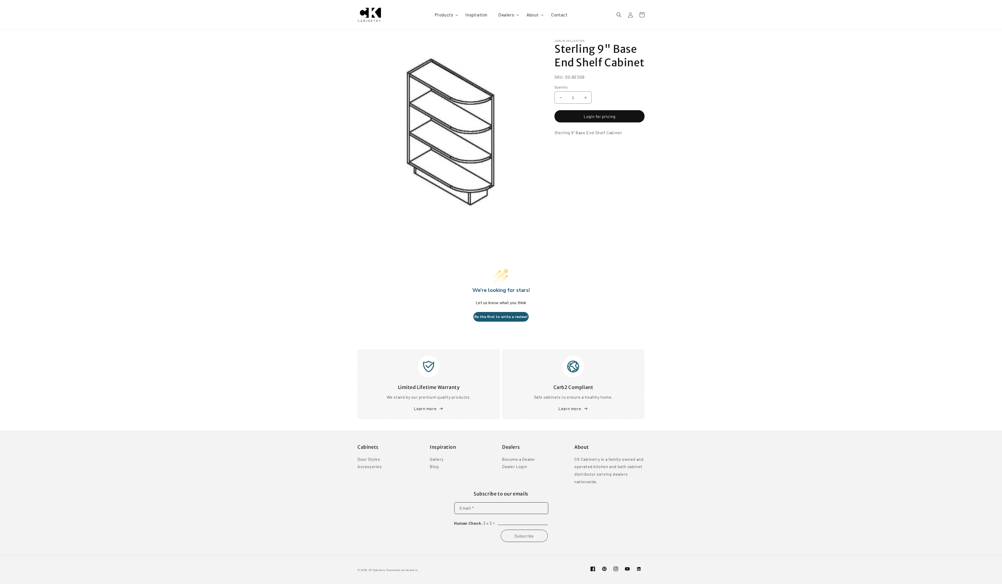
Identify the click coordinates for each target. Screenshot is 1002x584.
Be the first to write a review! (501, 316)
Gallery (436, 459)
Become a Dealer (518, 459)
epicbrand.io (409, 569)
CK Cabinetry (377, 569)
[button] (444, 14)
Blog (434, 466)
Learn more (425, 408)
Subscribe (524, 536)
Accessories (369, 466)
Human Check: (468, 523)
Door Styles (368, 459)
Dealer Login (514, 466)
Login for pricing (600, 116)
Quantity (561, 87)
